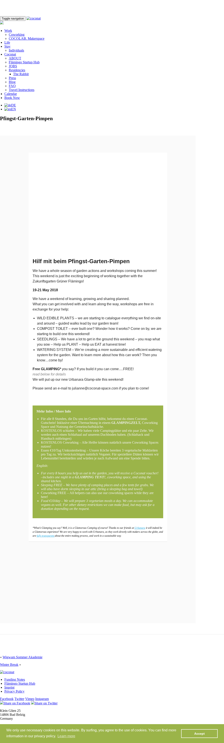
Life (7, 42)
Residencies (17, 70)
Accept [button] (199, 733)
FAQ (12, 86)
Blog (12, 82)
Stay (7, 46)
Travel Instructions (21, 90)
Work (8, 30)
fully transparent (46, 535)
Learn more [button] (66, 736)
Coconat (10, 54)
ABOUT (15, 58)
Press (12, 78)
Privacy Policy (14, 691)
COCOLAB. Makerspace (26, 38)
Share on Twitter (46, 703)
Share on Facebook (17, 703)
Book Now (12, 98)
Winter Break (9, 664)
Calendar (10, 94)
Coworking (16, 34)
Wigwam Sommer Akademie (22, 657)
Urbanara (140, 527)
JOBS (13, 66)
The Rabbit (21, 74)
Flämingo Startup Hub (24, 62)
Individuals (16, 50)
